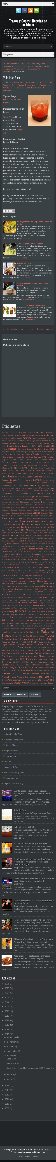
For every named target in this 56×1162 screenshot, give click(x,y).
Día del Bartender (43, 496)
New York (36, 595)
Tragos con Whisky (12, 69)
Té (34, 628)
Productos (18, 608)
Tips (37, 631)
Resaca (35, 614)
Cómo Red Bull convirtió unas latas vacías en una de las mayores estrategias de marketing (34, 881)
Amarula (51, 438)
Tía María (30, 632)
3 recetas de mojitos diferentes (31, 305)
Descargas (30, 496)
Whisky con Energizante (13, 772)
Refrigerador (6, 614)
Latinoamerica (11, 554)
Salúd (10, 620)
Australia (27, 443)
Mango (4, 581)
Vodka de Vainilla (8, 683)
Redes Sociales (41, 612)
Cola (44, 477)
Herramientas (13, 535)
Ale (36, 435)
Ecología (51, 507)
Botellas (13, 454)
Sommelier (18, 626)
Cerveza (42, 464)
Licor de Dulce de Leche (13, 562)
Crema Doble (39, 488)
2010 (7, 1104)
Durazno (36, 507)
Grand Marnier (35, 530)
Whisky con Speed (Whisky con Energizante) (34, 939)
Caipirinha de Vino (11, 767)
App (33, 441)
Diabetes (16, 502)
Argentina (14, 443)
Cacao (31, 457)
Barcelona (26, 446)
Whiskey (41, 69)
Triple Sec (33, 667)
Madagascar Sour (11, 778)
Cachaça (37, 457)
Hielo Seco (50, 535)
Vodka (51, 679)
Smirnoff (5, 626)
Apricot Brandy (48, 440)
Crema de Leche (29, 485)
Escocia (29, 513)
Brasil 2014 (49, 454)
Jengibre (51, 546)
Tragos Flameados (39, 662)
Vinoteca (45, 680)
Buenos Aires (15, 457)
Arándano (5, 443)
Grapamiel (50, 530)
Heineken (43, 532)
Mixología (51, 589)
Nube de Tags (20, 810)
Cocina (43, 473)
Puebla (40, 608)
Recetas (7, 66)
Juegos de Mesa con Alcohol (41, 548)
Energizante (7, 513)
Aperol (29, 441)
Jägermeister (33, 546)
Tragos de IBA (15, 658)
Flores (16, 521)
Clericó (18, 473)
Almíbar (13, 438)
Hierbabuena (7, 538)
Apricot (38, 441)
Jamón (41, 546)
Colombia (5, 480)
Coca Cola (33, 473)
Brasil (42, 454)
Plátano (17, 605)
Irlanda (12, 546)
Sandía (46, 620)
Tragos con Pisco (34, 650)
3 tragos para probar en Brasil (30, 243)
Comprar (21, 480)
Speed (34, 626)
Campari (36, 459)
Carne (21, 462)
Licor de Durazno (29, 562)
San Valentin (31, 620)
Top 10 (29, 636)
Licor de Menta (44, 567)
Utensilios (25, 670)
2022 (7, 1002)
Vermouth (35, 673)
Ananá (4, 440)
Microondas (28, 589)
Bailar (4, 446)
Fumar (4, 527)
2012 (7, 1094)
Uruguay (17, 670)
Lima (4, 575)
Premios (10, 608)
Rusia (17, 617)
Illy (49, 541)
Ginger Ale (25, 63)
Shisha (10, 623)
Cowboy (7, 761)
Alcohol (24, 435)
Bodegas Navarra (35, 452)
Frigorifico (5, 524)
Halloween (21, 532)
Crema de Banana (26, 483)
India (52, 541)
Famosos (15, 518)
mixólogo (5, 592)
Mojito (11, 591)
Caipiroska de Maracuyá (13, 783)
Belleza (30, 449)
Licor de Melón (32, 567)
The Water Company (17, 632)
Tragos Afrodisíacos (10, 639)
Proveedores (33, 608)
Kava (24, 551)
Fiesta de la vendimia (46, 519)
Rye (21, 617)
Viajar (19, 677)
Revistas (5, 617)
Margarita (5, 583)
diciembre (11, 1037)
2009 (7, 1108)
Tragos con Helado (39, 647)
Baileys (10, 446)
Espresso (44, 513)
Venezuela (16, 674)
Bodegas (24, 451)
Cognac (30, 476)
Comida (13, 480)
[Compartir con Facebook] (13, 211)
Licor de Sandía (16, 570)
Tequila (5, 632)
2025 (7, 988)
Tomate (15, 636)
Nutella (28, 597)
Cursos (17, 494)
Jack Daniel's (24, 546)
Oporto (46, 597)
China (16, 470)
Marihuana (22, 583)
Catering (46, 462)
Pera (48, 600)
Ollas (40, 597)
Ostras (52, 597)
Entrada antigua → (45, 329)
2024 (29, 433)
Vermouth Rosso (9, 677)
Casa (26, 462)
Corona (9, 483)
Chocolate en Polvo (42, 470)
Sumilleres (10, 628)
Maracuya (31, 581)
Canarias (51, 460)
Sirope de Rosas (48, 623)
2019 (7, 1016)
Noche (43, 595)
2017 (16, 432)
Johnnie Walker (11, 549)
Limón (42, 63)
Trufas (46, 667)
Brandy (36, 454)
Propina (25, 608)
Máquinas (22, 581)
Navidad (21, 594)
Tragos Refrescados (29, 69)
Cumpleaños (26, 491)
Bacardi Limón (49, 443)
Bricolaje (5, 457)
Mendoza (38, 586)
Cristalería (50, 488)
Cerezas (27, 465)
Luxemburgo (6, 578)
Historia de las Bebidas (31, 537)
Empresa (44, 510)
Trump (52, 667)
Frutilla (25, 524)
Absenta (4, 435)
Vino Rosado (27, 680)
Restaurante (49, 614)
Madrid (21, 578)
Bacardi (40, 443)
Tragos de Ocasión (36, 658)
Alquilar (19, 438)
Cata (31, 462)
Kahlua (19, 551)
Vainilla (33, 670)
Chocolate (29, 470)
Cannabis (13, 462)
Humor (28, 541)
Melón (32, 586)
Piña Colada (27, 602)
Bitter (46, 449)
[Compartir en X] (10, 211)
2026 (33, 433)
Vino (47, 676)
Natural (13, 595)
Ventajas (25, 673)
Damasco (33, 494)
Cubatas (9, 491)
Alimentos (49, 435)
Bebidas (12, 448)
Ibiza (40, 541)
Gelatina (39, 527)
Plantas (11, 605)
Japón (46, 546)
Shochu (16, 623)
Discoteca (19, 505)
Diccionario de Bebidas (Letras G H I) (31, 843)
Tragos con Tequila (15, 653)
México (4, 589)
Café (44, 457)
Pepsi (45, 600)
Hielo (45, 535)
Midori (35, 589)
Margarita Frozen (10, 750)
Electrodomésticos (9, 510)
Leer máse (28, 238)
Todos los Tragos (19, 66)
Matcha (20, 586)
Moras (26, 592)
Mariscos (30, 584)
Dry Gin (12, 507)
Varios (6, 673)
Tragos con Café (8, 644)
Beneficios (38, 449)
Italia (17, 546)
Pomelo (36, 605)
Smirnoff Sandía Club (12, 734)
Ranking (10, 611)
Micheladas (18, 589)
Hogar (46, 538)
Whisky (7, 71)
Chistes (21, 470)
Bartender (50, 446)
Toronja (35, 636)
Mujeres (38, 591)
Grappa (4, 532)
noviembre (12, 1042)
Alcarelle (18, 435)
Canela (5, 462)
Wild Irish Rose (12, 77)
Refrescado (8, 99)
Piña (19, 602)
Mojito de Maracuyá (12, 745)
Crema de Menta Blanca (45, 485)
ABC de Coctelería (45, 432)
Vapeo (52, 670)
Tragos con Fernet (9, 647)
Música (51, 591)
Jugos (13, 551)
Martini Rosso (11, 586)
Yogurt (31, 683)
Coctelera (23, 477)
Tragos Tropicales (18, 667)
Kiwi (34, 551)
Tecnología (40, 628)
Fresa (52, 521)
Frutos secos (45, 524)
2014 (3, 433)
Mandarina (50, 578)
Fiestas (4, 521)
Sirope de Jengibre (35, 623)
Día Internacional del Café (31, 499)
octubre (10, 1046)
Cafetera (50, 457)
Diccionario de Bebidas (30, 502)
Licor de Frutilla (44, 562)
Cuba (3, 491)
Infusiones (15, 543)
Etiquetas (43, 516)
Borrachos (5, 454)
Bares (34, 446)
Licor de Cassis (26, 559)
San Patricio (19, 620)
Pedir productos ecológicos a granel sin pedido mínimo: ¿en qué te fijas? (32, 957)
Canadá (44, 460)
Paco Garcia (13, 600)
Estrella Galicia (23, 516)
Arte (21, 443)
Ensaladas (15, 513)
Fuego (52, 524)
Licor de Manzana (41, 565)
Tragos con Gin (25, 647)
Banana (18, 446)
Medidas (27, 586)
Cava (52, 462)
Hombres (51, 538)
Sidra (26, 623)
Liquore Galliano (32, 576)
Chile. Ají (10, 470)
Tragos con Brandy (28, 642)
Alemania (41, 435)
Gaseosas (16, 527)
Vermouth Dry (47, 673)
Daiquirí (24, 493)
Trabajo (41, 636)
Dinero (4, 505)
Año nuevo (12, 441)
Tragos (30, 66)
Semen (52, 620)
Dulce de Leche (21, 507)
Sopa (24, 626)
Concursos (29, 480)
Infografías (6, 543)
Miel (40, 589)
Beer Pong (22, 449)
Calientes (13, 460)
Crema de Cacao (40, 483)
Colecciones (50, 477)
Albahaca (11, 435)
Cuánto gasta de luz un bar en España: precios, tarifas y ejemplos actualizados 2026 (32, 794)
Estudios (34, 515)
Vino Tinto (36, 680)
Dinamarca (50, 502)
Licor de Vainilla (28, 570)
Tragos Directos (21, 661)
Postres (4, 608)
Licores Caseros (47, 572)
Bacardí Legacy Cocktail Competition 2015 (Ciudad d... (30, 1068)
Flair (11, 521)
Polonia (29, 605)
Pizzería (4, 605)
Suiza (4, 628)
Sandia (40, 620)
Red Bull (31, 612)
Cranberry (16, 483)
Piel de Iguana (9, 756)
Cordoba (51, 480)
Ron (11, 617)
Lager (45, 551)
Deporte (22, 497)
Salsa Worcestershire (46, 617)
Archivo (34, 694)
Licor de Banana (43, 557)
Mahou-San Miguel (33, 578)
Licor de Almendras (19, 557)
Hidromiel (33, 535)
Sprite (38, 626)
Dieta (43, 502)
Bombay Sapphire (48, 452)
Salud (4, 620)
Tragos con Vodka (16, 655)
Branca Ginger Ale (25, 263)
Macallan (14, 578)
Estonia (12, 516)
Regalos (14, 614)
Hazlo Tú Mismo (33, 532)
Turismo (5, 670)
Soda (10, 625)
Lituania (44, 576)
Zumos (50, 683)
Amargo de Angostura (39, 438)
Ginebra (50, 526)
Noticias (50, 594)
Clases (11, 473)
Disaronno (11, 505)
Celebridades (7, 465)
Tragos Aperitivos (41, 66)
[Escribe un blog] (7, 211)
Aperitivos (15, 63)
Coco (17, 477)
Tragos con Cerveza (24, 644)
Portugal (51, 605)
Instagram (33, 543)
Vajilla (39, 670)
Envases (23, 513)
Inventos (5, 546)
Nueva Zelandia (7, 597)
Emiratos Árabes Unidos (29, 510)
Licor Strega (27, 573)
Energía (51, 510)
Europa (51, 515)
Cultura (17, 491)
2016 (12, 433)
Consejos (37, 479)
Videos (40, 676)
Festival (35, 519)
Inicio (30, 329)
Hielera (39, 535)
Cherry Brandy (31, 468)
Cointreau (38, 476)
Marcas (51, 581)
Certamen (34, 465)
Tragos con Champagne (43, 644)
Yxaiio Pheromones (40, 683)
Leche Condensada (31, 554)
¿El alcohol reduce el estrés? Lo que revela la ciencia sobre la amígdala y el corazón (33, 921)
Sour (29, 626)
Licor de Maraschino (17, 567)
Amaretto (27, 438)
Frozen (12, 524)
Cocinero (51, 473)
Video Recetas (29, 677)
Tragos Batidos (46, 639)
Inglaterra (24, 543)
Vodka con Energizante (13, 739)
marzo (10, 1055)
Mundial (45, 592)
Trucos (41, 667)
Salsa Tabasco (33, 617)
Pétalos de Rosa (11, 603)
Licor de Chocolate (41, 559)
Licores (36, 572)
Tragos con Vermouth (34, 653)
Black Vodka (15, 452)
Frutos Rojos (34, 524)
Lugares (51, 576)
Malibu (43, 578)
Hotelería (14, 541)
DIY (36, 504)
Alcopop (31, 435)
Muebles (31, 592)
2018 (20, 432)
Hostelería (5, 541)
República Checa (25, 614)
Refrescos (51, 612)
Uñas (11, 670)
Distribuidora (28, 505)
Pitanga (41, 603)
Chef (22, 468)
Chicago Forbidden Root (46, 468)
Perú (52, 600)
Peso (3, 603)
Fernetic (28, 519)
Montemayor (18, 592)
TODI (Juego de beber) (24, 827)
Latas (4, 554)
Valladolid (46, 670)
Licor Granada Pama (42, 570)
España (36, 512)
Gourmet (14, 530)
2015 (7, 432)
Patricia (26, 600)
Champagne (15, 467)
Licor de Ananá (31, 557)
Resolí (41, 614)
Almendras (5, 438)
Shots (22, 623)
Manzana (13, 581)
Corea (3, 483)
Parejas (20, 600)
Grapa (44, 530)
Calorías (20, 460)
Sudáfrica (45, 626)
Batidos (4, 449)
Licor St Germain (15, 573)
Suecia (52, 626)
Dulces (30, 507)
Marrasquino (37, 584)
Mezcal (10, 589)
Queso (4, 612)
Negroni (28, 595)
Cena (21, 465)
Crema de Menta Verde (10, 488)
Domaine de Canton (46, 505)
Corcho (46, 480)
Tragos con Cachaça (46, 642)
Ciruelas (4, 473)
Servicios (5, 623)
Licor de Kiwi (13, 565)
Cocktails (8, 476)
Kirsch (29, 551)
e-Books (44, 507)
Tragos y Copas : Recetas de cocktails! (28, 22)
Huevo (21, 540)
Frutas (18, 524)
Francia (45, 521)
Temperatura (49, 628)
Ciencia (51, 470)
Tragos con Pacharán (18, 650)
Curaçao (36, 491)
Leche (19, 554)
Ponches (43, 605)
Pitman (47, 603)
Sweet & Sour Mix (21, 628)
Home (6, 63)
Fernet (22, 518)
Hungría (34, 541)
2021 (7, 1006)
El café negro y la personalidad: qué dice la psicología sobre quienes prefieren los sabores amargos (33, 862)
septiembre (12, 1051)
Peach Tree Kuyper (36, 600)
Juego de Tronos (23, 549)
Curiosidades (7, 493)
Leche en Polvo (44, 554)
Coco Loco (11, 1058)
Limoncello (20, 576)
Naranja (6, 594)
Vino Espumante (15, 680)
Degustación (14, 497)
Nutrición (34, 597)
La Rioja (39, 551)
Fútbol (9, 527)
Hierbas (15, 538)
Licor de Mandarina (26, 565)
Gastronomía (28, 526)
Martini (45, 583)
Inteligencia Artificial (46, 543)
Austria (33, 443)
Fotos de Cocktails (30, 521)
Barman (41, 446)
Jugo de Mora (6, 551)
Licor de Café (13, 559)
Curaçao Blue (47, 490)
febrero (10, 1074)
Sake (25, 617)
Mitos (45, 589)
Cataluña (38, 462)
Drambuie (5, 507)
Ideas (45, 541)
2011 (7, 1099)
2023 (25, 433)
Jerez (4, 549)
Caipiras (5, 459)
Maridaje (13, 583)
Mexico (51, 586)
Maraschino (42, 581)
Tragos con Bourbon (10, 642)
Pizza (52, 603)
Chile (4, 470)
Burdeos (25, 457)
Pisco (35, 602)
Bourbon (21, 454)
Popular (7, 694)
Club (24, 473)
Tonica (22, 636)
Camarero (28, 460)
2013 (7, 1090)
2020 (7, 1011)
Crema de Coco (17, 485)
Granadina (34, 63)
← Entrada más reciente (12, 329)
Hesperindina (24, 535)
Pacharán (5, 600)
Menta (45, 586)
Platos (23, 605)
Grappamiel (11, 532)
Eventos (6, 518)
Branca (29, 454)
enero (9, 1079)
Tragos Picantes (17, 665)
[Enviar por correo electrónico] (4, 211)
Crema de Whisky (25, 488)
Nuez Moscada (19, 597)
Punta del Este (49, 608)
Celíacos (16, 465)
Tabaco (30, 628)
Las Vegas (51, 551)
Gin (44, 526)
